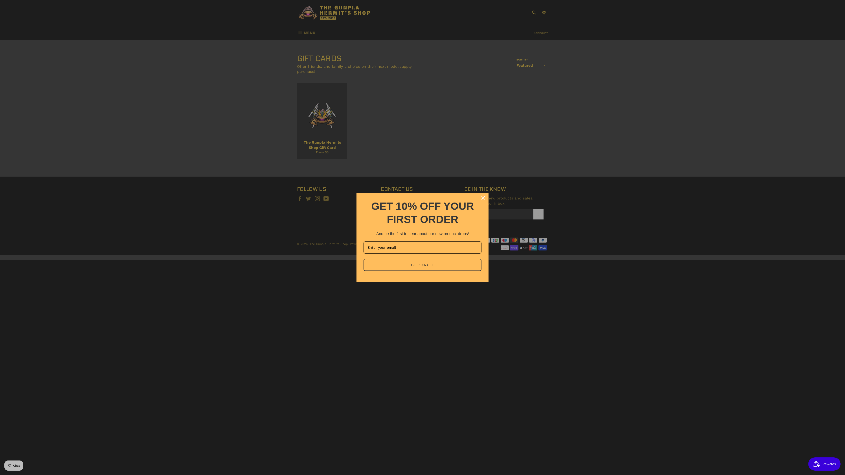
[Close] (483, 198)
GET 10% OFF (422, 265)
